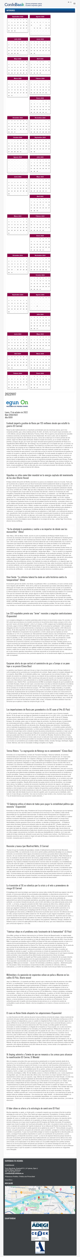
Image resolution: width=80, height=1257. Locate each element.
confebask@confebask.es (14, 1173)
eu (71, 2)
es (68, 2)
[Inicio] (22, 3)
